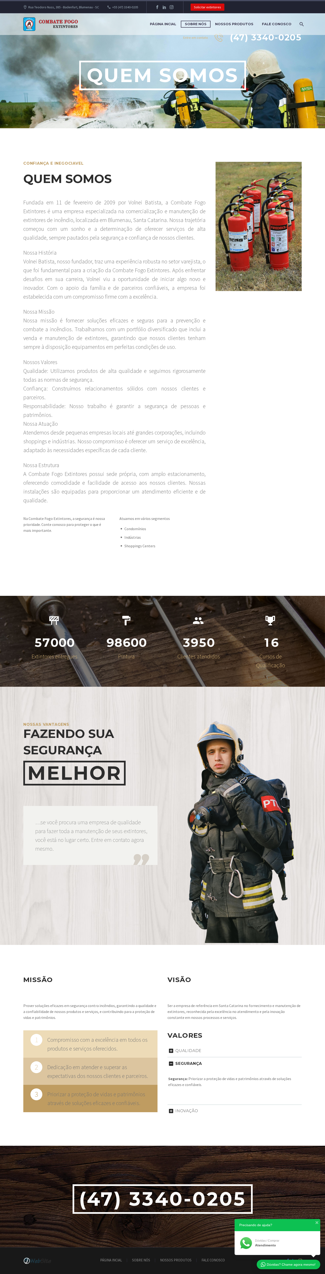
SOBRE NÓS (196, 24)
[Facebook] (157, 7)
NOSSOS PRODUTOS (234, 24)
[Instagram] (171, 7)
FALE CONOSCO (276, 24)
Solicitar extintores (207, 7)
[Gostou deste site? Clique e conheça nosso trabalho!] (37, 1260)
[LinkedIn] (164, 7)
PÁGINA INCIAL (163, 24)
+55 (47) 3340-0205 (125, 7)
